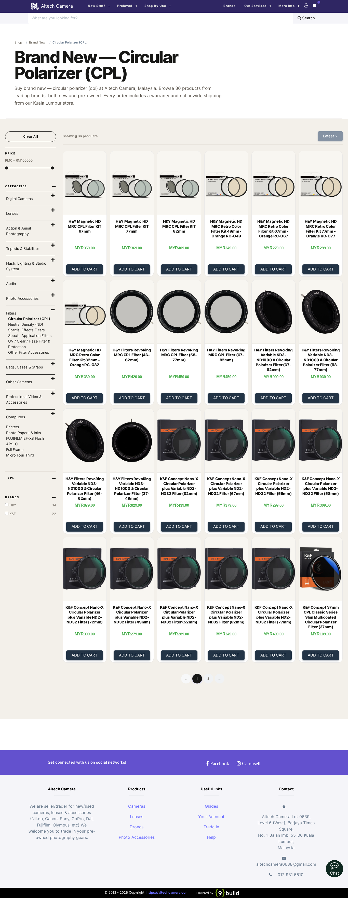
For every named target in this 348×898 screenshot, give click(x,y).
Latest (329, 136)
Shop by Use (155, 6)
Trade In (211, 826)
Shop (18, 42)
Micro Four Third (20, 455)
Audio (11, 283)
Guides (211, 806)
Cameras (136, 806)
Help (211, 837)
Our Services (255, 6)
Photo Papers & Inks (23, 433)
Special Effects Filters (26, 330)
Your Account (211, 816)
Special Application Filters (30, 335)
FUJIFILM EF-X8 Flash (25, 438)
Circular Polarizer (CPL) (29, 319)
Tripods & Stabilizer (22, 248)
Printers (12, 427)
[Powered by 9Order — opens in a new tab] (217, 893)
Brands (229, 6)
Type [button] (9, 478)
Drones (136, 826)
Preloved (124, 6)
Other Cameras (19, 382)
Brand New (37, 42)
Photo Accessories (22, 298)
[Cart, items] (314, 5)
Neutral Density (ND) (25, 324)
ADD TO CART (85, 269)
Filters (11, 313)
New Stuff (96, 6)
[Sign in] (306, 5)
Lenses (12, 213)
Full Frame (14, 449)
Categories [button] (16, 186)
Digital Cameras (19, 198)
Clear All (30, 136)
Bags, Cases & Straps (24, 367)
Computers (15, 417)
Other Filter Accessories (28, 352)
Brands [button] (12, 497)
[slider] (6, 167)
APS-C (12, 444)
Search (308, 18)
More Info (286, 6)
